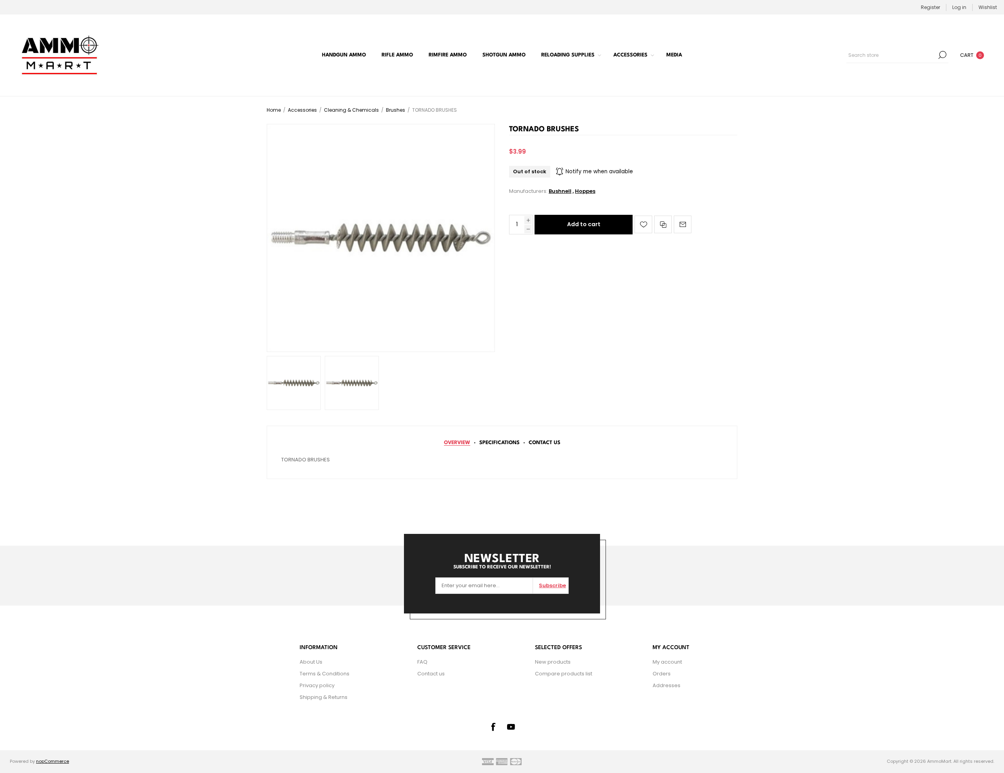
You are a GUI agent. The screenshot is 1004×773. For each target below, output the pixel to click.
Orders (662, 673)
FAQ (422, 662)
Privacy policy (317, 685)
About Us (311, 662)
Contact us (431, 673)
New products (553, 662)
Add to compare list (663, 224)
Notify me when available (599, 171)
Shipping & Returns (323, 697)
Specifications (499, 442)
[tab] (457, 442)
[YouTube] (511, 727)
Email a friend (682, 224)
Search (942, 55)
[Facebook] (493, 727)
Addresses (666, 685)
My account (667, 662)
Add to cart (583, 224)
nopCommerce (52, 761)
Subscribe (552, 585)
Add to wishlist (643, 224)
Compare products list (563, 673)
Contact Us (544, 442)
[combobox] (891, 55)
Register (930, 7)
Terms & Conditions (324, 673)
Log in (959, 7)
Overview (457, 442)
